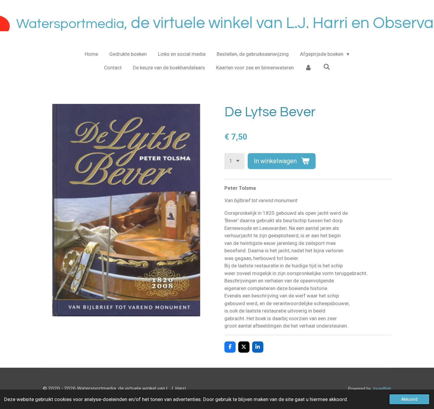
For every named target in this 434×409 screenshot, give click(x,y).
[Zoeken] (327, 67)
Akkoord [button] (409, 399)
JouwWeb (381, 388)
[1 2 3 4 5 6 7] (234, 161)
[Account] (308, 68)
